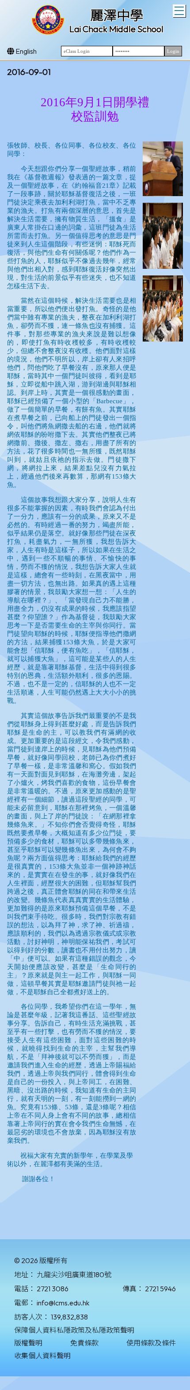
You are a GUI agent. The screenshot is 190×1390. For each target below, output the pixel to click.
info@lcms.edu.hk (63, 1302)
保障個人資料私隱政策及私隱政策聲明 (74, 1330)
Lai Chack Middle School (116, 28)
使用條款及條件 (151, 1342)
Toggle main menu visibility (179, 10)
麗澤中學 (116, 15)
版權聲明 (28, 1342)
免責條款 (84, 1342)
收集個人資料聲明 (42, 1355)
